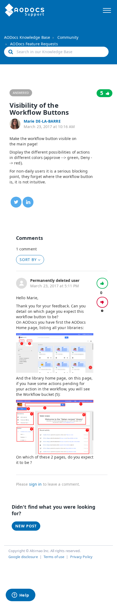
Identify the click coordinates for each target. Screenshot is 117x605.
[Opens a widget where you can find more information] (20, 595)
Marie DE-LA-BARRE (42, 121)
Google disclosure (23, 556)
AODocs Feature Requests (34, 43)
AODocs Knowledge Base (27, 37)
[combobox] (56, 52)
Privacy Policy (81, 556)
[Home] (24, 10)
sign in (35, 484)
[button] (107, 9)
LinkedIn (28, 202)
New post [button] (26, 525)
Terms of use (54, 556)
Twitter (16, 202)
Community (68, 37)
